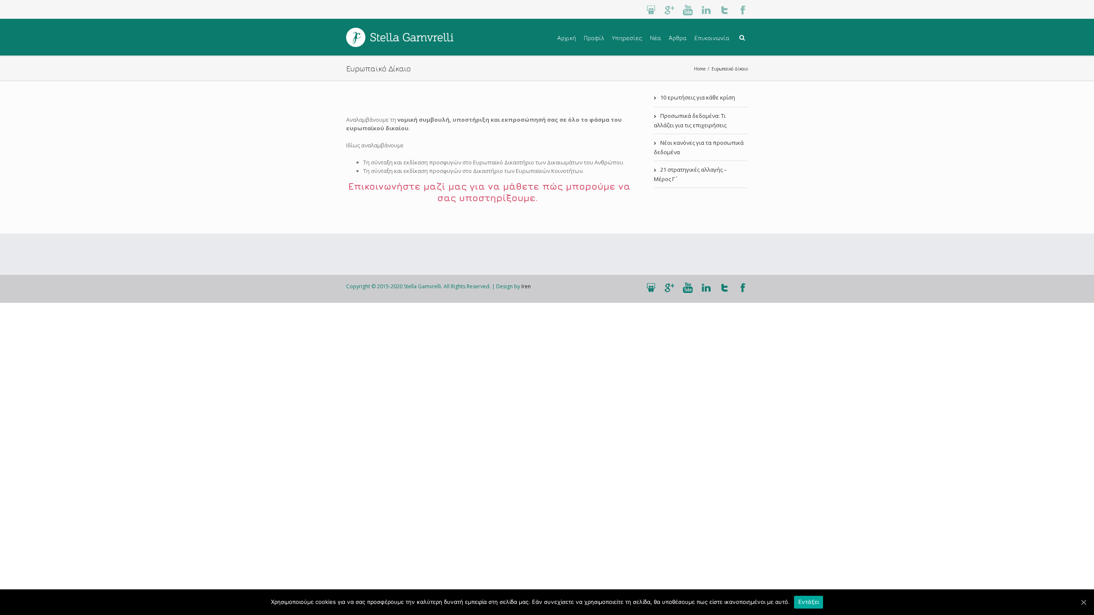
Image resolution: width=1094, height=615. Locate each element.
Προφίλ (594, 37)
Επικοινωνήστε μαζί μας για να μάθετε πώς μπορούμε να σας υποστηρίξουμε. (489, 192)
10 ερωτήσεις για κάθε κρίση (697, 97)
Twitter (724, 10)
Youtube (688, 10)
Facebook (743, 10)
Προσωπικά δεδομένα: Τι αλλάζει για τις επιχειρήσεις (690, 120)
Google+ (669, 10)
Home (700, 69)
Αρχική (566, 37)
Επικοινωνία (711, 37)
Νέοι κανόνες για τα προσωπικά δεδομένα (699, 147)
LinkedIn (706, 10)
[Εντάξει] (1083, 602)
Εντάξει (808, 601)
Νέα (655, 37)
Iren (526, 286)
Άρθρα (678, 37)
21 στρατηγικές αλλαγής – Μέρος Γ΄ (690, 174)
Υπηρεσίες (627, 37)
